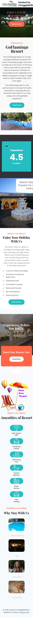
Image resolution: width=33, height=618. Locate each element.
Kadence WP (24, 612)
